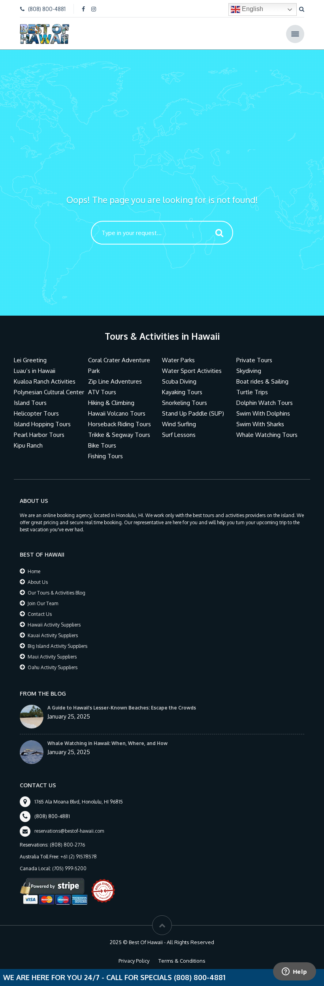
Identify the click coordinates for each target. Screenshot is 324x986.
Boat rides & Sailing (262, 381)
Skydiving (248, 370)
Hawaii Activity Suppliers (54, 625)
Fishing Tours (105, 456)
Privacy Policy (134, 961)
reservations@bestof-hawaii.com (69, 831)
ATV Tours (102, 392)
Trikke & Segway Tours (119, 434)
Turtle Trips (252, 392)
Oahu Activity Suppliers (52, 667)
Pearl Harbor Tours (39, 434)
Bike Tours (102, 445)
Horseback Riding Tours (119, 424)
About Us (38, 582)
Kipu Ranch (28, 445)
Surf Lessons (179, 434)
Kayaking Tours (182, 392)
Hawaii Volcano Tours (116, 413)
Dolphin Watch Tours (264, 402)
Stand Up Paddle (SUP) (193, 413)
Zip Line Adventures (115, 381)
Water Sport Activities (192, 370)
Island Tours (30, 402)
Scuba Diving (179, 381)
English (251, 9)
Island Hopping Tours (42, 424)
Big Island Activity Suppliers (57, 646)
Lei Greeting (30, 360)
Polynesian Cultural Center (49, 392)
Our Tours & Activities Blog (56, 593)
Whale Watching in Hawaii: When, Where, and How (107, 743)
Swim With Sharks (260, 424)
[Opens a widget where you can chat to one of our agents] (294, 972)
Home (34, 571)
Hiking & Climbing (111, 402)
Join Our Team (43, 603)
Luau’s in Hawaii (34, 370)
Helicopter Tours (36, 413)
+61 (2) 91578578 (78, 857)
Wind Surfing (179, 424)
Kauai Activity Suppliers (53, 635)
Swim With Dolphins (263, 413)
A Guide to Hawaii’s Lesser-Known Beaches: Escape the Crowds (121, 708)
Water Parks (178, 360)
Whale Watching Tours (267, 434)
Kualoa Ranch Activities (44, 381)
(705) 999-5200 (69, 868)
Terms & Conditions (181, 961)
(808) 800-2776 (67, 845)
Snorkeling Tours (184, 402)
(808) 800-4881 (47, 9)
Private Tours (254, 360)
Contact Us (40, 614)
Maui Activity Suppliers (52, 657)
